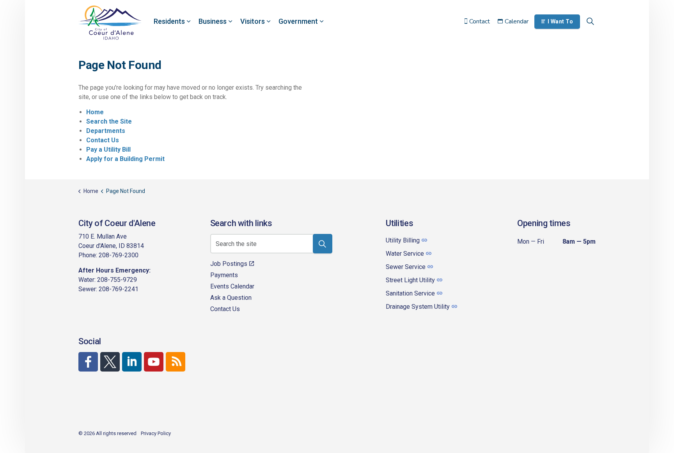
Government (298, 21)
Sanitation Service (410, 293)
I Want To (560, 21)
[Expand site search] (590, 21)
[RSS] (175, 362)
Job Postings (228, 263)
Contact (479, 21)
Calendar (517, 21)
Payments (224, 275)
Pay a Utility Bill (108, 149)
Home (95, 112)
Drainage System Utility (418, 306)
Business (213, 21)
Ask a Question (231, 297)
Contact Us (102, 140)
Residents (169, 21)
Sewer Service (406, 267)
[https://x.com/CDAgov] (110, 362)
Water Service (405, 253)
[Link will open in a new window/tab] (88, 362)
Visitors (252, 21)
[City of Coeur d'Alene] (110, 22)
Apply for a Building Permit (125, 159)
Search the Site (109, 121)
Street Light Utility (410, 280)
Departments (105, 130)
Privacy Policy (156, 433)
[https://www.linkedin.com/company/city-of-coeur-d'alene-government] (132, 362)
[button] (322, 243)
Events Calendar (232, 286)
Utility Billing (403, 240)
